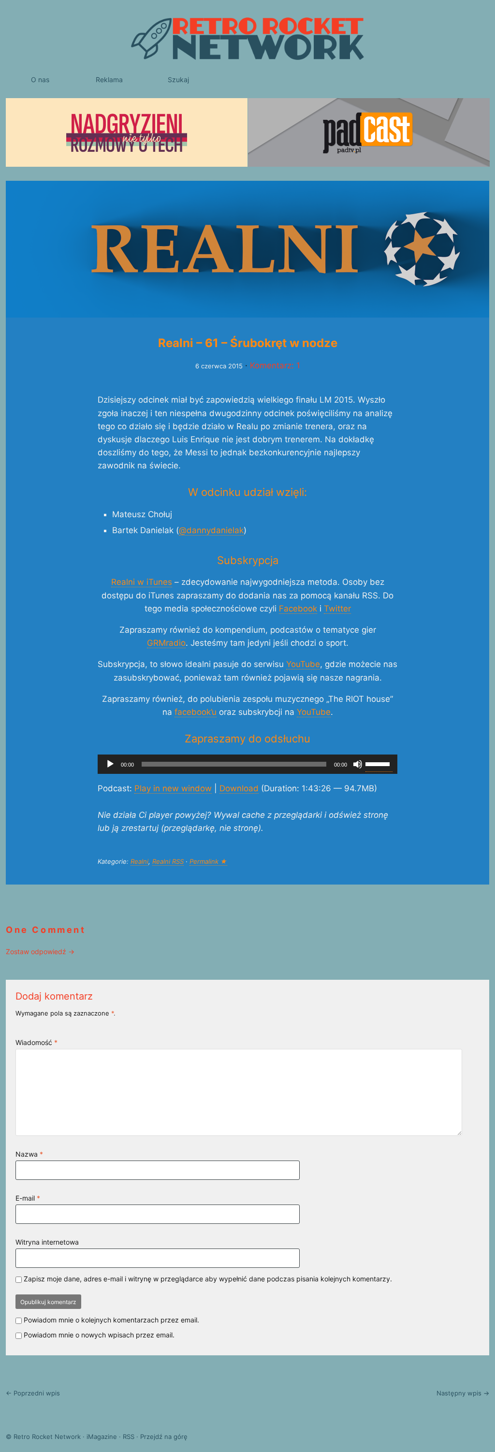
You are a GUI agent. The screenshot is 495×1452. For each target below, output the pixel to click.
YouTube (303, 664)
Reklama (109, 79)
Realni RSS (168, 861)
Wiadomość (36, 1042)
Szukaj (178, 79)
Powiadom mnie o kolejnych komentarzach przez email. (111, 1320)
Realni (139, 861)
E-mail (27, 1198)
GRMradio (166, 643)
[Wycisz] (358, 764)
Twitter (337, 608)
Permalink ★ (208, 861)
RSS (128, 1436)
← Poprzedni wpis (33, 1393)
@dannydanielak (211, 530)
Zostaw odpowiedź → (40, 951)
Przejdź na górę (164, 1436)
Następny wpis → (463, 1393)
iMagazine (102, 1436)
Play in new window (173, 788)
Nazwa (29, 1154)
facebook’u (196, 712)
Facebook (298, 608)
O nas (40, 79)
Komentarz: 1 (275, 365)
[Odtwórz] (110, 764)
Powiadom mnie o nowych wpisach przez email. (99, 1335)
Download (239, 788)
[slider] (379, 763)
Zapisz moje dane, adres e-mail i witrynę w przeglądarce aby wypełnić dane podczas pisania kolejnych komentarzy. (208, 1279)
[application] (247, 764)
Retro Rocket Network (47, 1436)
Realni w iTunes (141, 582)
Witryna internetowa (47, 1242)
